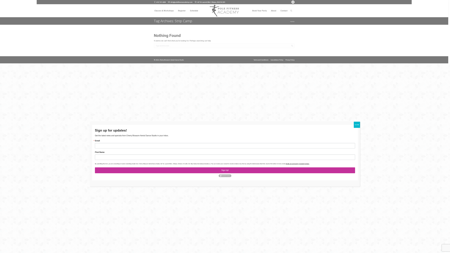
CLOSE (357, 125)
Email (97, 141)
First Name (100, 152)
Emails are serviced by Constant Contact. (297, 164)
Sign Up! (225, 170)
